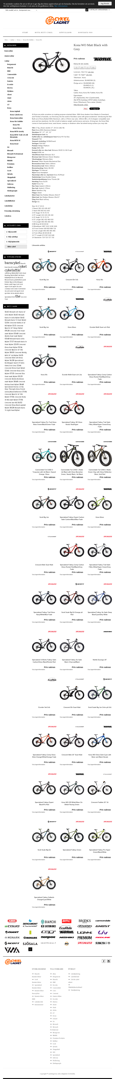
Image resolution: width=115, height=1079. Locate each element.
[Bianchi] (48, 922)
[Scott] (52, 251)
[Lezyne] (84, 932)
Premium (10, 164)
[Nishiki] (107, 631)
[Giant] (12, 932)
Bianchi (10, 68)
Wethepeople (12, 191)
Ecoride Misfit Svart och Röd (100, 327)
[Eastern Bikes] (48, 926)
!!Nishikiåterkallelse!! (75, 987)
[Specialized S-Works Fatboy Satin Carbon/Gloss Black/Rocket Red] (44, 645)
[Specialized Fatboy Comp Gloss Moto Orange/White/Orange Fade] (44, 740)
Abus (54, 974)
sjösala (17, 293)
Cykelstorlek (39, 1002)
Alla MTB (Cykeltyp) (81, 100)
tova (22, 297)
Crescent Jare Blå (11, 402)
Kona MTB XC (15, 140)
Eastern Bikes (57, 996)
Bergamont (11, 64)
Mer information (60, 6)
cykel (23, 266)
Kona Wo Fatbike (28, 40)
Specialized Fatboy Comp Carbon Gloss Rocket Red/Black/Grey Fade (100, 377)
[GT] (48, 932)
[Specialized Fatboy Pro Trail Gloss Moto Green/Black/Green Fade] (44, 408)
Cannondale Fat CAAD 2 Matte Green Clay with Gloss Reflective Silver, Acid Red (99, 472)
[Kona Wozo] (72, 313)
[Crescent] (80, 251)
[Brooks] (84, 921)
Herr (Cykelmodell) (92, 98)
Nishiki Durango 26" (100, 660)
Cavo (54, 991)
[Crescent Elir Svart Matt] (72, 693)
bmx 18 (10, 267)
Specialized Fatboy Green (72, 850)
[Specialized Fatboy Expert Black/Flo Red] (44, 788)
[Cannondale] (52, 441)
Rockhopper (19, 282)
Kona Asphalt (15, 111)
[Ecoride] (107, 299)
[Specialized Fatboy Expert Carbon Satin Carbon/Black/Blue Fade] (72, 503)
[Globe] (30, 932)
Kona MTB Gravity (17, 131)
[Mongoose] (48, 937)
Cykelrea (7, 216)
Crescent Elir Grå (72, 280)
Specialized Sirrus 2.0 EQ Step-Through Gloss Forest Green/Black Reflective (15, 389)
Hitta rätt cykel (44, 32)
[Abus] (12, 921)
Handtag (7, 275)
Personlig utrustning (12, 211)
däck (20, 273)
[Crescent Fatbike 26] (100, 788)
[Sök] (36, 10)
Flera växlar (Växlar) (94, 102)
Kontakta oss (85, 32)
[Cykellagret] (57, 20)
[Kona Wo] (100, 265)
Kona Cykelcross (16, 115)
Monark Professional (15, 154)
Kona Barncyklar (16, 118)
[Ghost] (102, 926)
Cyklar (12, 40)
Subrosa (10, 184)
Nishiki (9, 160)
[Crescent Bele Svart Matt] (44, 550)
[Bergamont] (30, 922)
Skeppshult (11, 177)
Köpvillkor (66, 32)
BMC (9, 71)
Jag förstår (105, 3)
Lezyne (55, 1019)
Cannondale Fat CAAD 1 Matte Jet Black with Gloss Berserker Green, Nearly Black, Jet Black (72, 472)
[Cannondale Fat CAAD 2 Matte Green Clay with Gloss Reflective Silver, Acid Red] (100, 455)
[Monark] (12, 937)
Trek (6, 299)
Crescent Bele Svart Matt (44, 565)
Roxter (7, 284)
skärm (22, 293)
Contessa (15, 267)
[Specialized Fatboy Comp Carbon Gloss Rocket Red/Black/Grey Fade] (100, 360)
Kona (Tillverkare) (80, 102)
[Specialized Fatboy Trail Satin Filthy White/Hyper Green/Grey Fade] (100, 408)
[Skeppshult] (48, 943)
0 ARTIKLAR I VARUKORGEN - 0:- (99, 10)
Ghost (9, 94)
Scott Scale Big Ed (44, 850)
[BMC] (66, 921)
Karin (22, 275)
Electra (10, 88)
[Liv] (102, 932)
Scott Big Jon (44, 280)
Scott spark (16, 291)
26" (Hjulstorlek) (79, 98)
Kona (18, 40)
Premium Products (59, 1038)
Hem (6, 40)
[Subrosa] (102, 943)
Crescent (10, 78)
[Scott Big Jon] (44, 265)
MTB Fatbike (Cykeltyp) (96, 100)
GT (8, 105)
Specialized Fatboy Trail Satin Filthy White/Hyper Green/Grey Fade (100, 424)
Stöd (13, 297)
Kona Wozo (17, 128)
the (17, 296)
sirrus (12, 293)
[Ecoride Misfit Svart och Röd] (100, 313)
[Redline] (102, 937)
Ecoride (10, 84)
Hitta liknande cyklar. (81, 105)
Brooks (55, 985)
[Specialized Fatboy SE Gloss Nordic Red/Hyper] (72, 408)
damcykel (15, 273)
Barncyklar (8, 51)
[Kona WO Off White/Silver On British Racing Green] (72, 788)
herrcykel (14, 275)
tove (25, 297)
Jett (19, 275)
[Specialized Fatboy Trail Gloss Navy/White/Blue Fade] (44, 598)
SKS (54, 1052)
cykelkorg (8, 273)
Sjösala (10, 174)
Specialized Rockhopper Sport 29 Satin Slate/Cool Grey (14, 363)
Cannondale (12, 74)
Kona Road (14, 144)
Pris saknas (49, 287)
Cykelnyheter (9, 196)
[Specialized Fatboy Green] (72, 835)
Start (25, 32)
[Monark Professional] (30, 937)
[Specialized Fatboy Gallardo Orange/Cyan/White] (44, 883)
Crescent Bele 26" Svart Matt (72, 755)
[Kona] (107, 251)
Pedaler (7, 282)
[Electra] (84, 926)
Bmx (6, 267)
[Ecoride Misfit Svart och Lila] (72, 360)
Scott (9, 171)
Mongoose (11, 157)
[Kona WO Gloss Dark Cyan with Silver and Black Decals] (100, 740)
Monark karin (9, 280)
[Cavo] (12, 926)
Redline (10, 167)
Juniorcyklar (9, 56)
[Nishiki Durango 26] (100, 645)
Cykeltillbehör (9, 201)
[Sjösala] (30, 943)
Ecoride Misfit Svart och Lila (72, 375)
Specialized (11, 181)
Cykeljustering (75, 974)
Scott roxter (14, 289)
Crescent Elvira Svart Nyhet (15, 368)
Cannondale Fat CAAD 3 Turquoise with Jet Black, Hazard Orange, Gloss (44, 472)
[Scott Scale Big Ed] (44, 835)
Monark (10, 150)
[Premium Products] (84, 938)
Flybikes (10, 91)
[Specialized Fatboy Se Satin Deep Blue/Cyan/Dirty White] (100, 598)
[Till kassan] (86, 10)
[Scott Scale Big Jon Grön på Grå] (100, 693)
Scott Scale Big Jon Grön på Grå (99, 707)
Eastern (10, 81)
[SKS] (66, 943)
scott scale (10, 291)
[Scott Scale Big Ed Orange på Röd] (72, 598)
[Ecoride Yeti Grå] (44, 693)
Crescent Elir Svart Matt (72, 707)
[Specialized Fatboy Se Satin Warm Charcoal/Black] (72, 645)
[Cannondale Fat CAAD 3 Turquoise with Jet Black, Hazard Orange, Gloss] (44, 455)
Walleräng (11, 187)
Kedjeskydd (8, 277)
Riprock (12, 282)
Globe (9, 101)
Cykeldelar (8, 206)
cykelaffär (13, 270)
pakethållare (18, 280)
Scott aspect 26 (13, 286)
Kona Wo (39, 40)
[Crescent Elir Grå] (72, 265)
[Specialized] (107, 346)
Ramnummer (39, 1005)
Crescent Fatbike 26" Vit (99, 802)
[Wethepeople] (30, 949)
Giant (9, 98)
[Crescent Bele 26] (72, 740)
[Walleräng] (12, 950)
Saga (14, 284)
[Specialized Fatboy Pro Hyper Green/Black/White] (100, 835)
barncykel (12, 262)
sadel (10, 284)
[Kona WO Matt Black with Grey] (51, 62)
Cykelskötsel (75, 977)
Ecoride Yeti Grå (44, 707)
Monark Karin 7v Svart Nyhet (15, 320)
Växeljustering (75, 990)
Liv (8, 147)
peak (24, 280)
